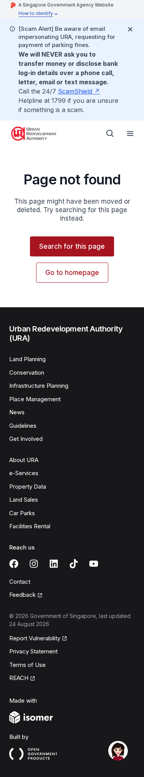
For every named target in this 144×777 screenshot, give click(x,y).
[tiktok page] (73, 563)
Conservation (26, 372)
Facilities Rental (29, 526)
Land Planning (27, 359)
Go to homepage (72, 272)
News (17, 412)
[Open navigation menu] (130, 133)
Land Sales (23, 499)
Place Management (35, 399)
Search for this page (72, 246)
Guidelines (22, 425)
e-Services (23, 473)
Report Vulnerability (34, 638)
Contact (19, 581)
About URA (23, 460)
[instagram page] (33, 563)
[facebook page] (13, 563)
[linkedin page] (53, 563)
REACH (18, 678)
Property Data (27, 486)
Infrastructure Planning (38, 385)
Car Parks (22, 513)
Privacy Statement (33, 651)
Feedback (22, 594)
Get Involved (26, 438)
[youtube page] (93, 563)
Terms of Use (27, 664)
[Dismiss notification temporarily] (130, 29)
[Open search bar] (110, 133)
